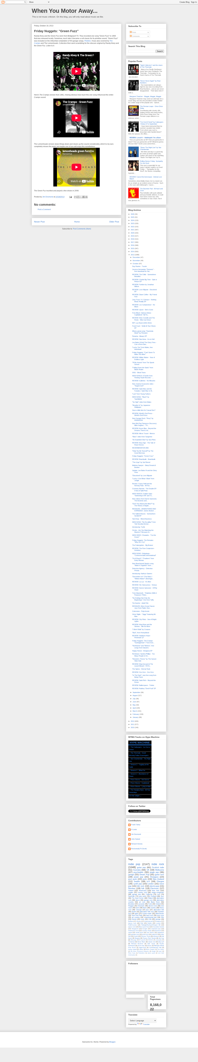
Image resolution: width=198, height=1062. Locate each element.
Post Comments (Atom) (82, 229)
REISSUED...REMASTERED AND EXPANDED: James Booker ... (144, 510)
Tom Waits (160, 949)
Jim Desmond (136, 834)
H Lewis (134, 829)
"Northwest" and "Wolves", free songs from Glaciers (143, 646)
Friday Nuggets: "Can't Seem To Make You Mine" (143, 353)
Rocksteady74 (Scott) (139, 848)
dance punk (151, 953)
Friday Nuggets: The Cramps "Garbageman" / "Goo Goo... (143, 642)
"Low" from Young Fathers (141, 394)
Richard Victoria (136, 844)
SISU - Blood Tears (139, 372)
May (134, 705)
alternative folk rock (147, 911)
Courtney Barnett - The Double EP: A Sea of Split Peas (144, 489)
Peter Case (131, 953)
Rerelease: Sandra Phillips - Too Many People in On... (143, 655)
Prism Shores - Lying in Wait (140, 786)
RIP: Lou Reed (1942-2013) (142, 323)
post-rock (145, 934)
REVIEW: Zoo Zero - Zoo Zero (143, 672)
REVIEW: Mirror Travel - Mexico (143, 433)
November (136, 260)
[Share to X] (80, 196)
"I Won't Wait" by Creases (141, 629)
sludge (154, 951)
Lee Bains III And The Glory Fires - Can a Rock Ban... (144, 343)
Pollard (150, 898)
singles (130, 892)
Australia (137, 870)
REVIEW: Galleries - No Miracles (143, 381)
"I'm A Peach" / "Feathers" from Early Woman (143, 559)
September (137, 692)
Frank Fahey (135, 824)
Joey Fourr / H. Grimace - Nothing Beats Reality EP (144, 300)
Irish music (151, 943)
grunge (158, 919)
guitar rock (159, 874)
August (135, 695)
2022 (133, 226)
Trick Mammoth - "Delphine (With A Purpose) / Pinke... (144, 594)
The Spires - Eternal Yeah (141, 669)
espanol (154, 934)
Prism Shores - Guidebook (140, 783)
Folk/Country (132, 925)
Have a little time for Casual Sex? (143, 410)
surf (158, 894)
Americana (142, 890)
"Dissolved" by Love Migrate (142, 475)
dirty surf (161, 942)
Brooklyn (131, 904)
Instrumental (148, 921)
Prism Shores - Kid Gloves (140, 780)
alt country (136, 917)
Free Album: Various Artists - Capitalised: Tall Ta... (142, 314)
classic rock (152, 942)
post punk (132, 879)
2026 (133, 214)
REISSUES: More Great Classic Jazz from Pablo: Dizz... (143, 607)
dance (138, 900)
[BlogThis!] (78, 196)
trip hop (161, 938)
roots (142, 919)
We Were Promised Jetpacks (140, 951)
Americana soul (133, 930)
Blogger (112, 1042)
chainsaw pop (156, 928)
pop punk (142, 896)
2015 (133, 248)
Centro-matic (146, 913)
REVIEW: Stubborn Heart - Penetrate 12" (141, 636)
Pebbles (87, 41)
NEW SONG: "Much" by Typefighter (140, 398)
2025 (133, 217)
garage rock (148, 900)
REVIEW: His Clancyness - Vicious (144, 585)
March (135, 711)
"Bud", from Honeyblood (140, 632)
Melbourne (159, 870)
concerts (159, 940)
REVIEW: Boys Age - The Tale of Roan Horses (143, 444)
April (134, 708)
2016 (133, 245)
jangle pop (154, 872)
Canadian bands (158, 927)
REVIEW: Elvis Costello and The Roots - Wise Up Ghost (143, 319)
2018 (133, 239)
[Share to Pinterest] (86, 196)
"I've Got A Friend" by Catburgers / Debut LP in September (151, 123)
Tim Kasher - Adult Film (140, 603)
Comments (136, 36)
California (149, 894)
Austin (134, 911)
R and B (142, 940)
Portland (153, 896)
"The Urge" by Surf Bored (141, 462)
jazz (147, 910)
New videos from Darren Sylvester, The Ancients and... (144, 500)
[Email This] (75, 196)
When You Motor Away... (65, 11)
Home (77, 222)
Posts (134, 32)
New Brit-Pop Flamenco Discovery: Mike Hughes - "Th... (144, 424)
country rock (142, 892)
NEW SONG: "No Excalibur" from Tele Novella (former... (144, 523)
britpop (158, 921)
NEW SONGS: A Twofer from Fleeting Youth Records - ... (143, 376)
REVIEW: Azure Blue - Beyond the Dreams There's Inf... (144, 429)
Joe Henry (150, 932)
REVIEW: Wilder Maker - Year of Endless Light (143, 358)
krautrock (158, 930)
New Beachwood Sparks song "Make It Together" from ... (143, 564)
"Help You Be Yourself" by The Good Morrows (142, 452)
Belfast (130, 921)
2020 (133, 233)
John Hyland (135, 839)
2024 (133, 220)
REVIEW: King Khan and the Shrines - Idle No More (142, 625)
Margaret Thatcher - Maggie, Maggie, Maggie (145, 96)
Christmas (131, 942)
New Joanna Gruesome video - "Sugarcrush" (143, 385)
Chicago (139, 910)
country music (146, 930)
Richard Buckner (137, 943)
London (151, 884)
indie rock (158, 864)
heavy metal (132, 949)
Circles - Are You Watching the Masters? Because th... (143, 531)
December (136, 257)
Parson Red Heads (149, 938)
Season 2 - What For (138, 770)
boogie (144, 928)
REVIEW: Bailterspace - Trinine (143, 685)
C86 (149, 919)
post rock (160, 915)
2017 (133, 242)
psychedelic (138, 872)
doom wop (141, 945)
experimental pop (150, 917)
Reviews (131, 888)
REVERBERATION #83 (140, 448)
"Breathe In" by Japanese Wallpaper (141, 406)
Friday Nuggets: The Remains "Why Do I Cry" (142, 541)
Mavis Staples (150, 949)
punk (145, 879)
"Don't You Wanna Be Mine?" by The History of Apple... (143, 504)
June (135, 702)
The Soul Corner (138, 898)
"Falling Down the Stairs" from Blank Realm (142, 368)
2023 (133, 223)
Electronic (154, 888)
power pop (138, 877)
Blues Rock (155, 902)
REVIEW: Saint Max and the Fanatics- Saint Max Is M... (142, 390)
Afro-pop (133, 940)
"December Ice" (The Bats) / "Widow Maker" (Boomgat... (143, 577)
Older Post (114, 222)
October (136, 263)
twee (137, 908)
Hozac (149, 945)
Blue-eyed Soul (144, 927)
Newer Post (39, 222)
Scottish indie (158, 867)
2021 (133, 230)
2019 (133, 236)
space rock (132, 927)
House (139, 921)
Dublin (150, 923)
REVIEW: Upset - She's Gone (142, 310)
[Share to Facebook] (83, 196)
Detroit (134, 919)
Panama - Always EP (139, 336)
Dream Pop (144, 874)
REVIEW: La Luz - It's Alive (141, 582)
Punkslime (141, 953)
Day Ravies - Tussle (139, 266)
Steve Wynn (141, 942)
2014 (133, 251)
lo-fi (148, 881)
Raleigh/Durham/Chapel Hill (150, 925)
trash (160, 951)
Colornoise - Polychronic (140, 611)
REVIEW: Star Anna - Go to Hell (143, 339)
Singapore (135, 928)
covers (158, 923)
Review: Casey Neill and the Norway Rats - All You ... (142, 484)
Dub (141, 923)
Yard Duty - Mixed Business (142, 519)
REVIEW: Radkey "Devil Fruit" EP (144, 688)
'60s (162, 917)
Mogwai (137, 938)
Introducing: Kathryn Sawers (142, 573)
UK (148, 870)
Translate (146, 1024)
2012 (133, 721)
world (136, 936)
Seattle (137, 881)
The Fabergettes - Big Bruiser (142, 545)
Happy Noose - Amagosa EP (142, 651)
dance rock (132, 923)
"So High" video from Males (141, 402)
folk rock (140, 886)
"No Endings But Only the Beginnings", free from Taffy (143, 599)
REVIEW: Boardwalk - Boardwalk (143, 459)
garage (131, 874)
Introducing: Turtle (138, 527)
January (136, 717)
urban (141, 949)
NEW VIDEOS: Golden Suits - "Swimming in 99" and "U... (142, 494)
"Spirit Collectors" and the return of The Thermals (151, 66)
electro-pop (154, 886)
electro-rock (152, 906)
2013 (133, 255)
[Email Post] (70, 197)
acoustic (141, 904)
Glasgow (160, 881)
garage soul (135, 934)
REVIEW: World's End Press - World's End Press (142, 414)
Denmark (141, 906)
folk (142, 888)
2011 (133, 724)
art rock (142, 902)
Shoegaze (154, 877)
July (134, 699)
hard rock (149, 915)
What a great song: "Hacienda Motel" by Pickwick (142, 332)
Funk (150, 904)
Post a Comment (44, 209)
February (136, 714)
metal (130, 932)
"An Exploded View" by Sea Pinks (144, 440)
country (153, 908)
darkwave (161, 932)
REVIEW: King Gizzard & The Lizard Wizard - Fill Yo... (142, 665)
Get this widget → (135, 796)
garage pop (136, 894)
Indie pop (134, 864)
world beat (139, 932)
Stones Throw (145, 936)
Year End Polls (137, 915)
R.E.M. (150, 940)
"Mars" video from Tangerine (142, 437)
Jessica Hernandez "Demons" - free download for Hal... (143, 270)
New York (155, 890)
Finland (130, 890)
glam (136, 913)
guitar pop (141, 867)
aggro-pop (142, 947)
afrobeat (156, 936)
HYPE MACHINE (140, 742)
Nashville (131, 896)
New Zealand (158, 879)
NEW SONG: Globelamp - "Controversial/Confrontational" (144, 554)
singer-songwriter (158, 892)
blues (145, 908)
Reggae (131, 906)
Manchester (160, 913)
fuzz (162, 896)
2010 (133, 727)
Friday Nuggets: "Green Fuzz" (143, 456)
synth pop (137, 884)
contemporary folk (155, 947)
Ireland (158, 904)
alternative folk (159, 910)
